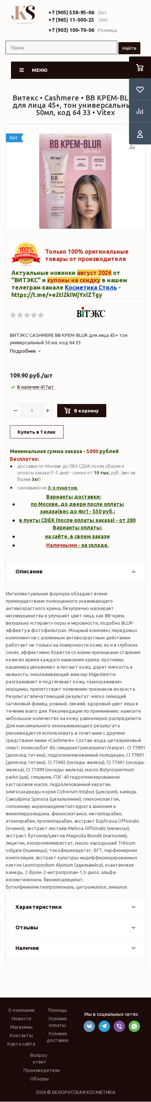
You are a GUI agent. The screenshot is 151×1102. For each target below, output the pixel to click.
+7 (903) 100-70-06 (71, 30)
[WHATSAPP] (134, 1026)
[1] (13, 315)
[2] (20, 315)
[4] (34, 315)
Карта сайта (21, 1043)
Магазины (21, 1026)
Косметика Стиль (91, 287)
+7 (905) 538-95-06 (71, 12)
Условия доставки (57, 1037)
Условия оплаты (57, 1022)
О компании (21, 1010)
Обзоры (39, 1078)
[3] (27, 315)
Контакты (21, 1035)
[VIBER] (119, 1026)
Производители (41, 1070)
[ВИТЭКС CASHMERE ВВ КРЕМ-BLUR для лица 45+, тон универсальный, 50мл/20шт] (75, 181)
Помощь (57, 1010)
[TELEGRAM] (104, 1026)
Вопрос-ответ (39, 1058)
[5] (41, 315)
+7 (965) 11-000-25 (71, 20)
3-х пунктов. (63, 487)
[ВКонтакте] (89, 1026)
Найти (129, 48)
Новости (21, 1018)
